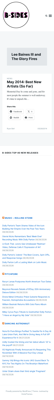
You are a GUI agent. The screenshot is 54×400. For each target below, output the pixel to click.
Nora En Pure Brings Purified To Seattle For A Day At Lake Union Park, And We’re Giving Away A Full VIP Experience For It (26, 334)
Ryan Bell (11, 128)
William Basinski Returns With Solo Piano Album (24, 304)
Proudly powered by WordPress (18, 391)
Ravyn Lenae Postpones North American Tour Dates (26, 281)
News (10, 78)
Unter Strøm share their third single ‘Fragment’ (24, 371)
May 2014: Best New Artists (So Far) (24, 84)
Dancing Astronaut (17, 323)
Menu (50, 16)
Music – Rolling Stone (19, 218)
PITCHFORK (11, 274)
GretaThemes (26, 394)
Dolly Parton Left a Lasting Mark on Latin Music (24, 262)
